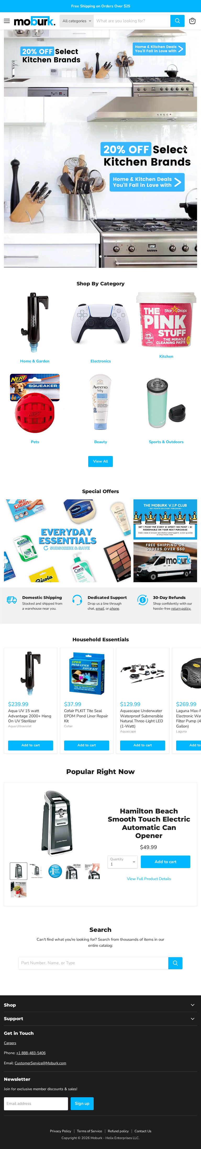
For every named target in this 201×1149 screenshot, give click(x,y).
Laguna (181, 731)
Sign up (82, 1103)
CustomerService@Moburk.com (40, 1063)
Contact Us (143, 1131)
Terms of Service (89, 1131)
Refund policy (118, 1131)
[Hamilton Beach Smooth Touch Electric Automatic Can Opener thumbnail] (18, 871)
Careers (10, 1043)
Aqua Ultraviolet (19, 726)
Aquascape (128, 731)
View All (100, 461)
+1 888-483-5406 (31, 1053)
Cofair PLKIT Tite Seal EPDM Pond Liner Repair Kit (86, 716)
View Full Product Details (149, 879)
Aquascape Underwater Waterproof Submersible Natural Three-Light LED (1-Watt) (141, 718)
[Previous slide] (18, 148)
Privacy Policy (60, 1131)
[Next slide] (182, 148)
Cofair (68, 726)
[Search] (177, 21)
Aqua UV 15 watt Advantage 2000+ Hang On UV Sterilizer (29, 716)
